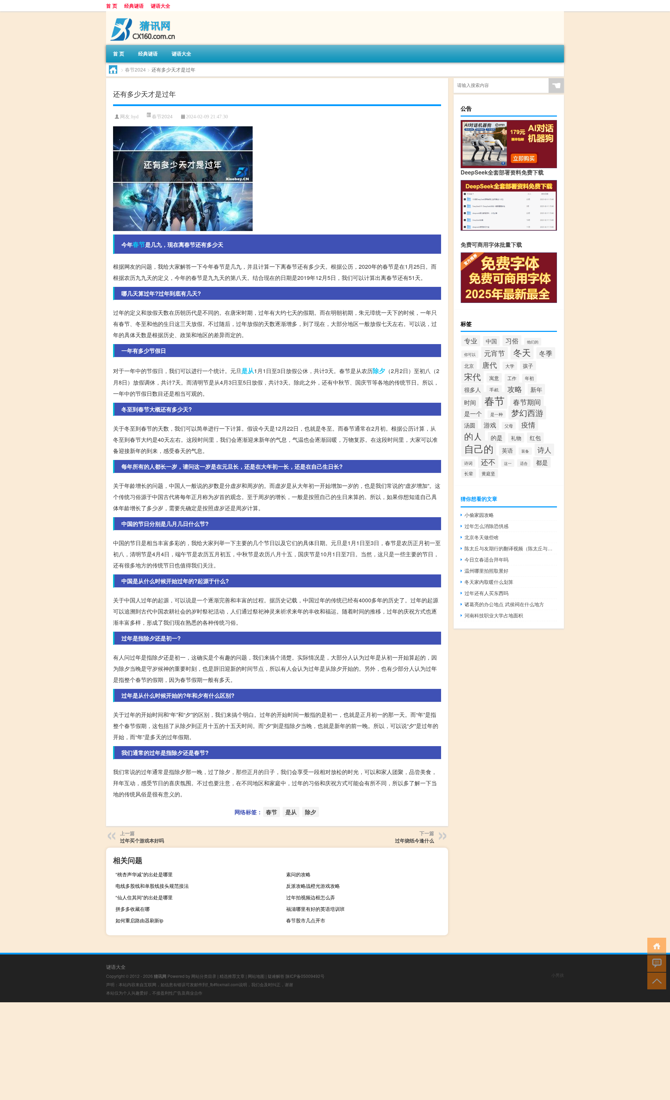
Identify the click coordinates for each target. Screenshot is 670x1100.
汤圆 (469, 425)
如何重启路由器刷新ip (139, 920)
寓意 (494, 377)
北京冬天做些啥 (481, 537)
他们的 (532, 341)
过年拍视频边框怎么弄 (310, 897)
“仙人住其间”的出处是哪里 (144, 897)
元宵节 (494, 353)
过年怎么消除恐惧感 (486, 525)
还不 (488, 461)
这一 (508, 463)
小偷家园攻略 (479, 514)
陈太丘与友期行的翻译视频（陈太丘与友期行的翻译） (510, 548)
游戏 (490, 424)
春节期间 (527, 402)
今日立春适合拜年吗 (486, 559)
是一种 (496, 414)
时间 (470, 402)
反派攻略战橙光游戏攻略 (313, 885)
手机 (494, 389)
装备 (525, 451)
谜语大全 (160, 5)
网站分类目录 (203, 976)
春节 (139, 244)
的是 (496, 437)
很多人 (472, 389)
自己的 (478, 448)
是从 (247, 370)
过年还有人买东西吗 (486, 592)
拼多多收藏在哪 (133, 908)
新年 (536, 389)
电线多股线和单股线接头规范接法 (152, 885)
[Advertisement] (209, 1051)
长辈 (468, 473)
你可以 (470, 354)
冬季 (545, 353)
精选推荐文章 (232, 976)
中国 (491, 341)
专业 (470, 340)
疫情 (528, 425)
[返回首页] (655, 945)
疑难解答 (276, 976)
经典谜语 (134, 5)
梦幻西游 (527, 412)
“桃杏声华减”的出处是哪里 (144, 874)
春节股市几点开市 (305, 920)
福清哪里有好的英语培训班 (315, 908)
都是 (542, 462)
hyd (135, 116)
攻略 (514, 389)
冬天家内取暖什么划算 (488, 581)
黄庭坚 (488, 473)
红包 (535, 437)
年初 (529, 378)
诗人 (544, 450)
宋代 (472, 376)
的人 (473, 436)
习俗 (512, 340)
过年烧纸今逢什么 (414, 840)
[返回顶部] (655, 980)
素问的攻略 (298, 874)
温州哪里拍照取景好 (486, 570)
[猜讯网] (142, 13)
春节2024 (135, 69)
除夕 (379, 370)
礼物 (516, 437)
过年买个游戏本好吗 (142, 840)
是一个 (473, 413)
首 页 (111, 5)
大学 (509, 366)
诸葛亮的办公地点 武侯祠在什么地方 (504, 604)
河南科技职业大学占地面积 (493, 615)
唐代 (489, 364)
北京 (469, 365)
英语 (507, 450)
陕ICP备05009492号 (305, 976)
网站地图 (256, 976)
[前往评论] (655, 963)
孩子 (528, 365)
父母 (509, 426)
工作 (511, 378)
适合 (524, 463)
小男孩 (557, 975)
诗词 (468, 463)
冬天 (522, 352)
